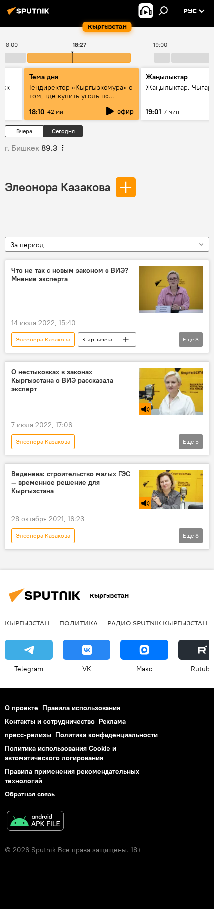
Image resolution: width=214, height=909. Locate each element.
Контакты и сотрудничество (50, 721)
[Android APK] (35, 822)
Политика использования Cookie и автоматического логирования (60, 753)
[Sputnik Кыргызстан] (30, 14)
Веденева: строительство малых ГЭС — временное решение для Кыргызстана (70, 482)
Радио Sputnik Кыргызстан (157, 622)
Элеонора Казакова (57, 186)
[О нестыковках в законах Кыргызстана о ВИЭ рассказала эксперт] (171, 391)
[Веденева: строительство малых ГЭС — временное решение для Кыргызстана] (171, 489)
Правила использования (81, 707)
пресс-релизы (28, 734)
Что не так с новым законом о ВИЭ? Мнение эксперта (69, 274)
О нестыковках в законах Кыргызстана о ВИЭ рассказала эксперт (62, 380)
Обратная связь (30, 794)
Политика (78, 622)
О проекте (21, 707)
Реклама (112, 721)
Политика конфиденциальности (106, 734)
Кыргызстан (99, 339)
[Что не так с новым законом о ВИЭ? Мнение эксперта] (171, 290)
